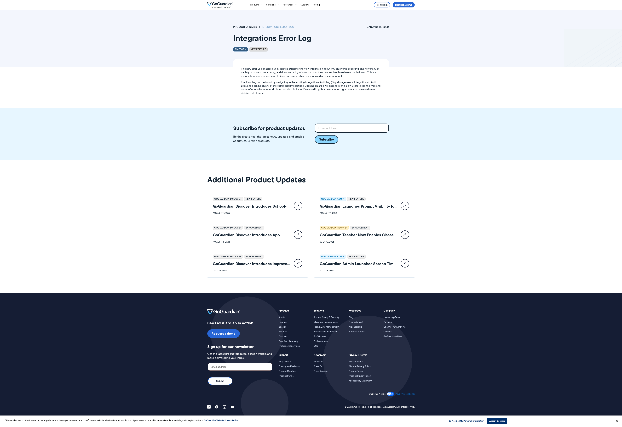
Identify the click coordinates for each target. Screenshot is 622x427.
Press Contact (321, 371)
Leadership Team (392, 317)
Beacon (282, 326)
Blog (351, 317)
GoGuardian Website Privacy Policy (221, 420)
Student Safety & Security (326, 317)
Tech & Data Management (326, 326)
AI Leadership (355, 326)
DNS (316, 345)
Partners (388, 322)
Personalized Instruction (326, 331)
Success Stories (356, 331)
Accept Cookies (497, 420)
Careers (388, 331)
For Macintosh (321, 341)
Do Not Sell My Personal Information (466, 420)
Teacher (283, 322)
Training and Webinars (289, 366)
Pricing (316, 4)
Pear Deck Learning (288, 341)
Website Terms (356, 361)
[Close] (616, 420)
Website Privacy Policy (360, 366)
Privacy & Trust (356, 322)
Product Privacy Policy (360, 375)
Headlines (318, 361)
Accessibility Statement (360, 380)
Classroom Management (326, 322)
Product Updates (287, 371)
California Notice (377, 393)
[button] (257, 5)
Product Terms (356, 371)
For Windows (320, 336)
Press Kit (318, 366)
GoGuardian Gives (393, 336)
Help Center (285, 361)
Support (304, 4)
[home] (228, 4)
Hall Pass (283, 331)
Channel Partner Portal (395, 326)
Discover (283, 336)
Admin (282, 317)
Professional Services (289, 345)
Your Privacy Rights (405, 393)
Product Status (286, 375)
